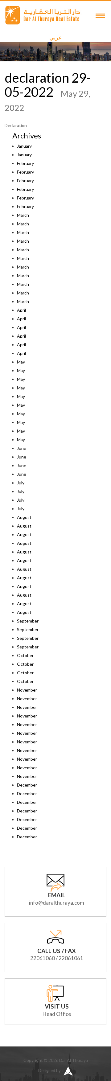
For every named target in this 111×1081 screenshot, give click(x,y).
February (25, 163)
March (23, 215)
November (27, 690)
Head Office (57, 1014)
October (25, 655)
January (24, 146)
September (28, 620)
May (21, 361)
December (27, 784)
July (20, 482)
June (21, 448)
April (21, 310)
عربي (55, 37)
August (24, 517)
